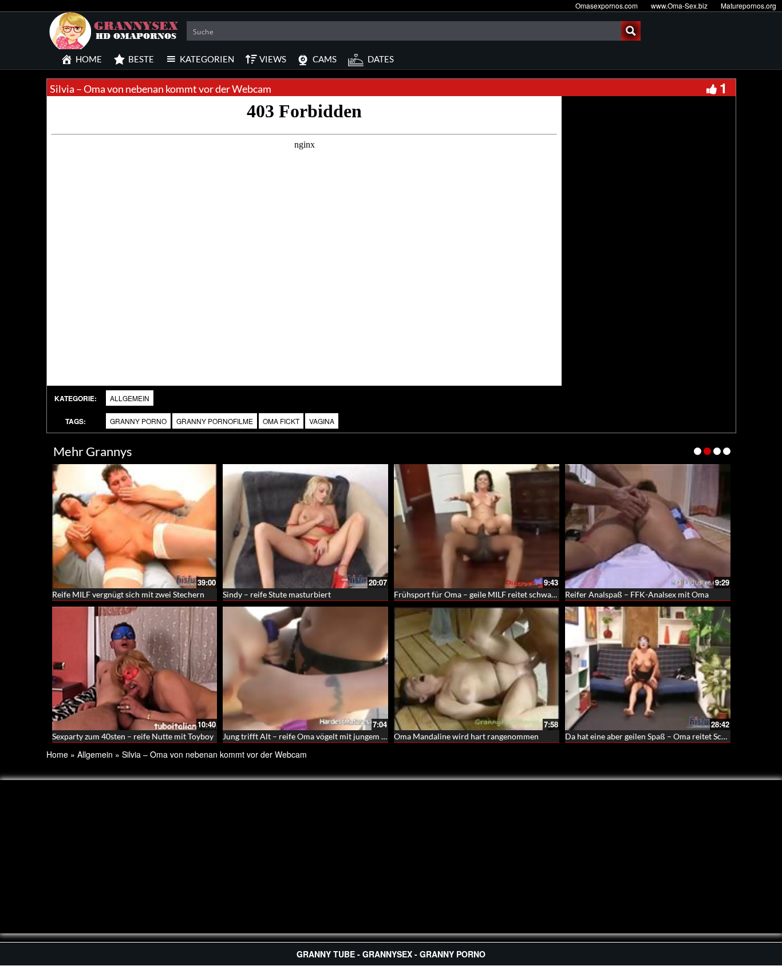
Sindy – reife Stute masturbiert (277, 594)
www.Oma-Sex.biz (679, 5)
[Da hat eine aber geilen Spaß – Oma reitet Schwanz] (647, 669)
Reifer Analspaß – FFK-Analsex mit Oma (637, 594)
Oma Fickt (281, 421)
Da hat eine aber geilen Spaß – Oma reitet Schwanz (654, 736)
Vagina (321, 421)
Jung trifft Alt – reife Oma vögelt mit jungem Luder (312, 736)
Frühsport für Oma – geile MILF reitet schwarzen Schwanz (496, 594)
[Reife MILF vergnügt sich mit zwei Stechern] (135, 526)
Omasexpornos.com (606, 5)
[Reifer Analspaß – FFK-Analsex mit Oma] (647, 526)
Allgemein (129, 398)
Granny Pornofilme (214, 421)
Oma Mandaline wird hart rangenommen (466, 736)
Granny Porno (138, 421)
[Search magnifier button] (631, 31)
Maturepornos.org (748, 5)
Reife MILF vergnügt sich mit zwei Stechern (128, 594)
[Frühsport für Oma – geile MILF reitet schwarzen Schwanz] (476, 526)
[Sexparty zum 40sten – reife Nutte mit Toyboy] (135, 669)
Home (57, 754)
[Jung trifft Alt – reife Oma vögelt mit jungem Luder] (305, 669)
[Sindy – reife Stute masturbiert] (305, 526)
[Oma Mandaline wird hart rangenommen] (476, 669)
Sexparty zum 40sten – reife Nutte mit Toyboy (133, 736)
